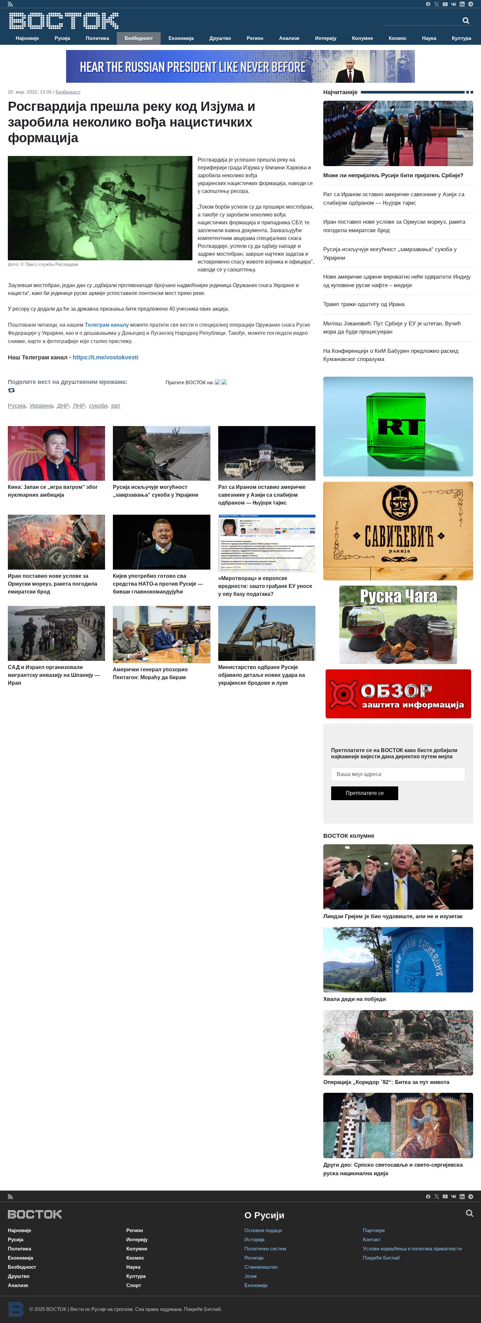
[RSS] (10, 4)
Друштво (220, 38)
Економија (181, 38)
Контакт (372, 1239)
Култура (461, 38)
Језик (250, 1276)
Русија (62, 38)
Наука (429, 38)
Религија (253, 1258)
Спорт (133, 1285)
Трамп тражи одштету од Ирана (363, 304)
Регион (255, 38)
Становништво (260, 1267)
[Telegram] (470, 4)
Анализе (289, 38)
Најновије (27, 38)
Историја (254, 1239)
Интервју (325, 38)
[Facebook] (428, 4)
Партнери (373, 1230)
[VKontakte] (453, 4)
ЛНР (79, 406)
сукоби (98, 406)
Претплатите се (365, 793)
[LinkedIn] (462, 4)
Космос (397, 38)
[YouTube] (445, 4)
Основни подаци (263, 1230)
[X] (436, 4)
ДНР (63, 406)
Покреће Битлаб (381, 1258)
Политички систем (265, 1248)
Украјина (41, 406)
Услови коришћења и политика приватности (412, 1248)
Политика (97, 38)
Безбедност (139, 38)
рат (115, 406)
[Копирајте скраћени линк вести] (83, 390)
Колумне (362, 38)
